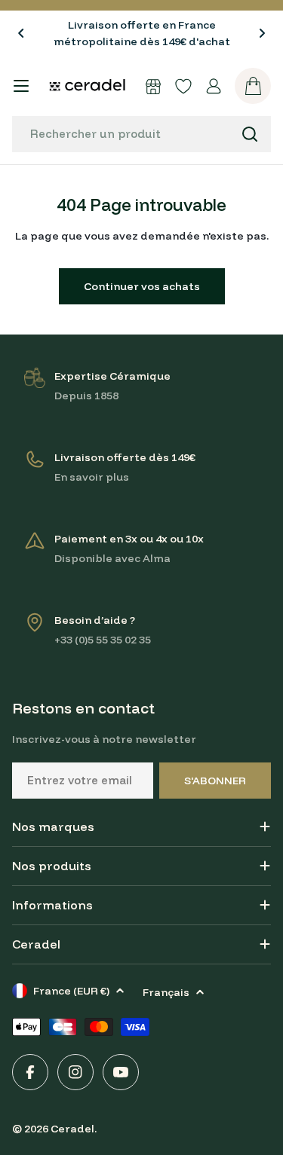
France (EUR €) (71, 991)
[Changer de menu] (21, 86)
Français (166, 992)
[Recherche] (250, 134)
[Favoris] (183, 86)
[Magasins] (153, 86)
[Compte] (214, 86)
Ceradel (72, 1128)
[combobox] (141, 134)
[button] (21, 33)
